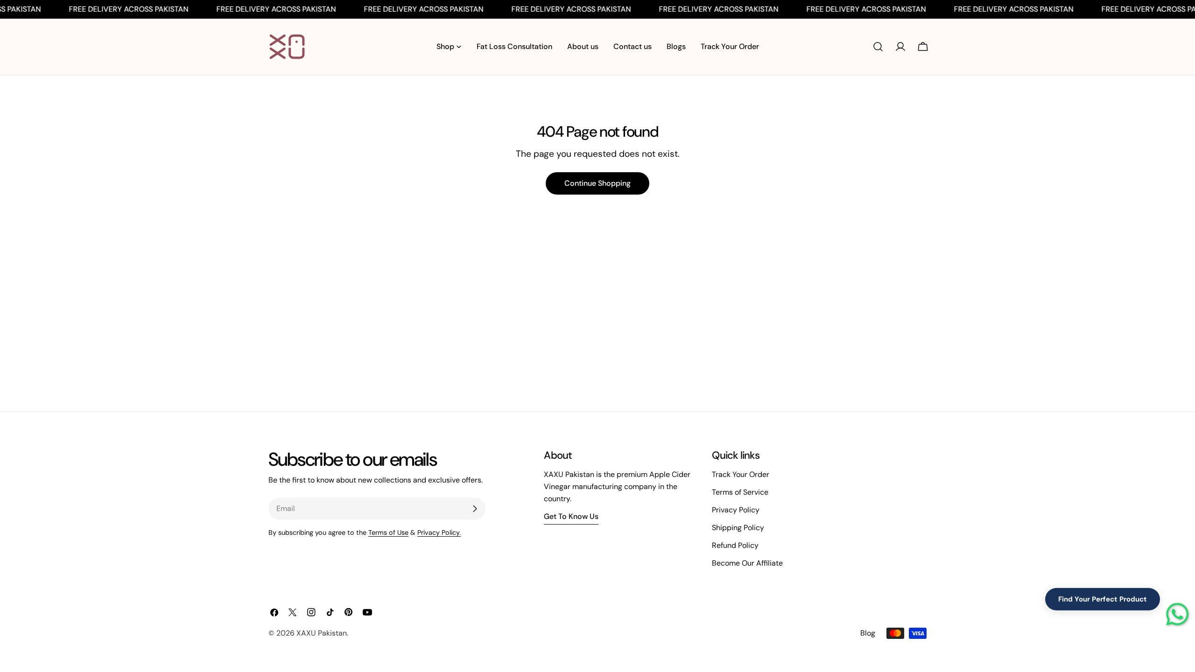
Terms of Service (740, 492)
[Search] (878, 46)
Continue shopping (597, 183)
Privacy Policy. (439, 532)
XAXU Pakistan (321, 633)
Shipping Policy (738, 527)
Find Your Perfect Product (1102, 602)
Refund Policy (735, 545)
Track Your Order (740, 474)
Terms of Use (388, 532)
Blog (867, 633)
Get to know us (571, 516)
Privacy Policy (735, 510)
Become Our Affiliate (747, 563)
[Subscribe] (475, 508)
